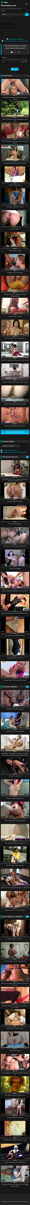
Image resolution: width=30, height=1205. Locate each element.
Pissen (15, 69)
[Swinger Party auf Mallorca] (15, 39)
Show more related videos (15, 432)
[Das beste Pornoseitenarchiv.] (15, 41)
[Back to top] (25, 1200)
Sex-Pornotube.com (8, 4)
